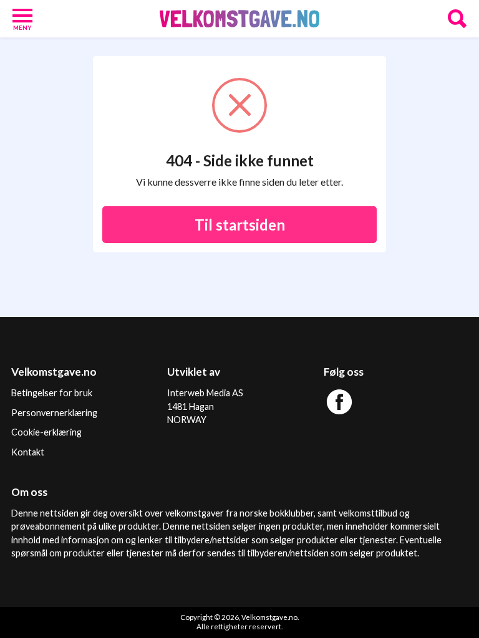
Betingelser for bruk (51, 393)
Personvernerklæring (54, 412)
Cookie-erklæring (46, 432)
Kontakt (27, 452)
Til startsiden (240, 225)
